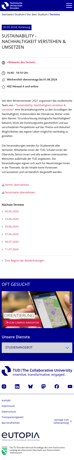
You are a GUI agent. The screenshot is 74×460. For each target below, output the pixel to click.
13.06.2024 (12, 219)
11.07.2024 (12, 249)
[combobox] (37, 347)
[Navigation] (69, 5)
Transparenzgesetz (13, 417)
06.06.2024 (12, 211)
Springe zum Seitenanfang (61, 421)
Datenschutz (9, 412)
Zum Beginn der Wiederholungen (24, 261)
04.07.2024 (12, 242)
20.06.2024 (12, 227)
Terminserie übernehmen (20, 192)
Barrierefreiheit (11, 423)
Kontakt (6, 401)
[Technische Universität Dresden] (12, 5)
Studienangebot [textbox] (19, 347)
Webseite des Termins (21, 62)
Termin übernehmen (17, 185)
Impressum (8, 406)
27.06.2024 (12, 234)
